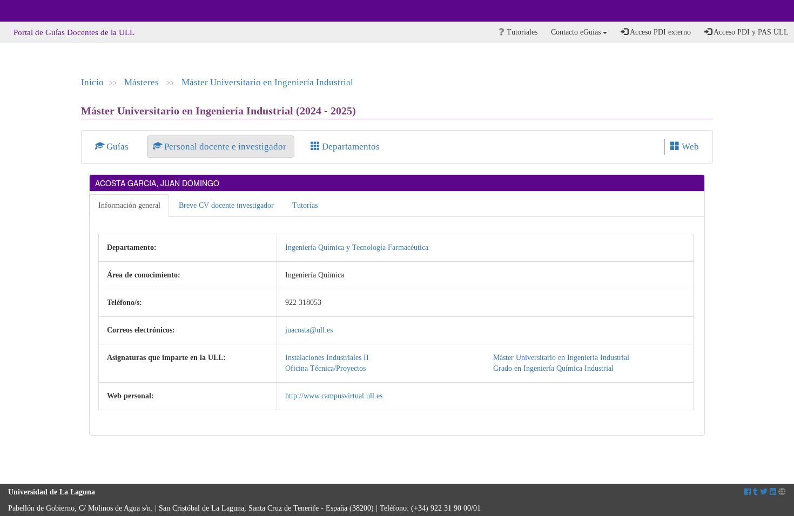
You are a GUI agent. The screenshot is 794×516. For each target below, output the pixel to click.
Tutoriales (520, 32)
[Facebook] (747, 492)
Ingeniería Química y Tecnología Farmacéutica (356, 247)
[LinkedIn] (773, 492)
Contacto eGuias (577, 32)
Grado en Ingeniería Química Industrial (553, 368)
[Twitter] (764, 492)
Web (689, 146)
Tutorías (305, 205)
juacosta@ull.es (309, 330)
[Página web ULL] (782, 492)
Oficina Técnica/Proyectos (325, 368)
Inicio (92, 82)
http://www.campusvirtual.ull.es (333, 396)
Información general (129, 205)
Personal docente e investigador (225, 146)
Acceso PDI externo (659, 32)
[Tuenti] (755, 492)
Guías (117, 146)
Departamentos (350, 146)
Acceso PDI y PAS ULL (750, 32)
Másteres (142, 82)
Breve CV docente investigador (226, 205)
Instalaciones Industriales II (327, 358)
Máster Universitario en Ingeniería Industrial (267, 82)
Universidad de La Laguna (38, 10)
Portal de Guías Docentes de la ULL (74, 32)
